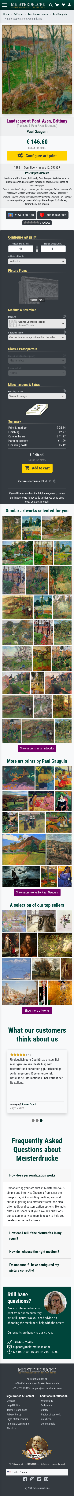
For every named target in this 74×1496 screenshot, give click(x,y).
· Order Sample (47, 1423)
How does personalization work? (32, 1175)
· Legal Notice (13, 1405)
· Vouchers (45, 1419)
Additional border (16, 256)
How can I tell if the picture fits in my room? (35, 1236)
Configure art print (40, 155)
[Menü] (4, 5)
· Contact (10, 1400)
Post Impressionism (38, 14)
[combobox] (37, 261)
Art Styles (19, 14)
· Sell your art (46, 1405)
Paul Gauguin (60, 14)
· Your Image (46, 1400)
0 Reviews (44, 222)
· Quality (44, 1410)
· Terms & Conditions (16, 1410)
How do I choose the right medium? (34, 1251)
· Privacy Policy (13, 1414)
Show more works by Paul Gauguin (37, 892)
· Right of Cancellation (17, 1419)
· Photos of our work (50, 1414)
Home (6, 14)
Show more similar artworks (37, 748)
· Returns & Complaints (17, 1423)
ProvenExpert (29, 1104)
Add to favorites (55, 215)
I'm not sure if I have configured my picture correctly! (34, 1268)
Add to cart (39, 468)
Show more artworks (37, 1010)
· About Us (11, 1428)
